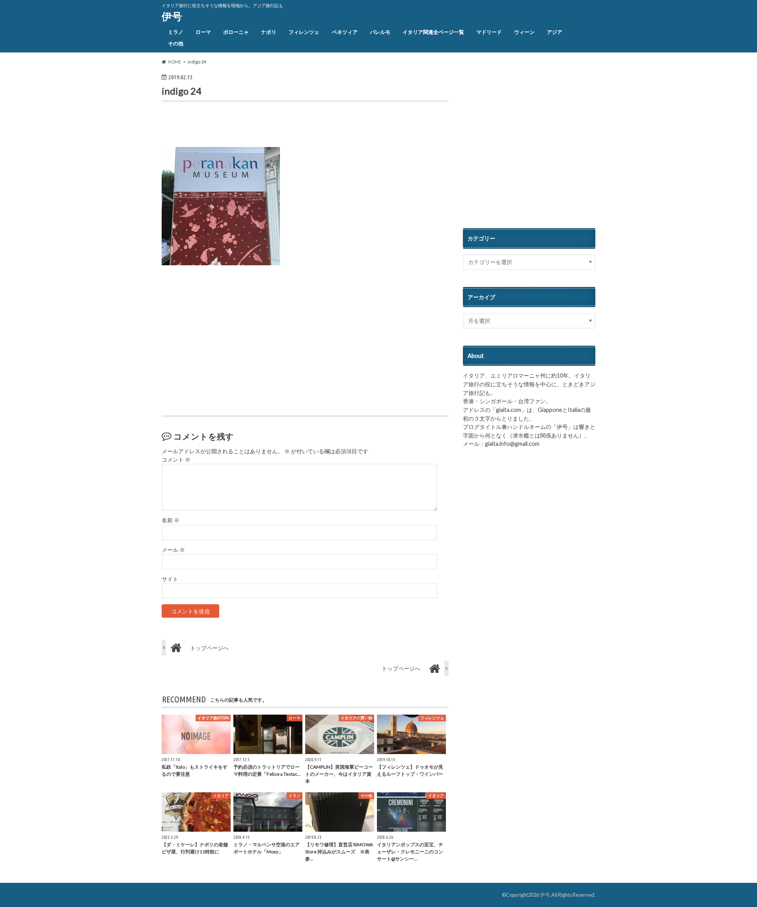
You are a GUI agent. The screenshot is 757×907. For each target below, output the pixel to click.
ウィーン (524, 32)
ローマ (203, 32)
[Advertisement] (254, 126)
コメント (176, 459)
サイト (170, 579)
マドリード (489, 32)
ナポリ (268, 32)
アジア (554, 32)
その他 (175, 43)
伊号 (172, 16)
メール (173, 550)
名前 (170, 520)
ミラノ (175, 32)
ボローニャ (236, 32)
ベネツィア (345, 32)
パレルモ (380, 32)
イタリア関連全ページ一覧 (433, 32)
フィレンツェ (304, 32)
